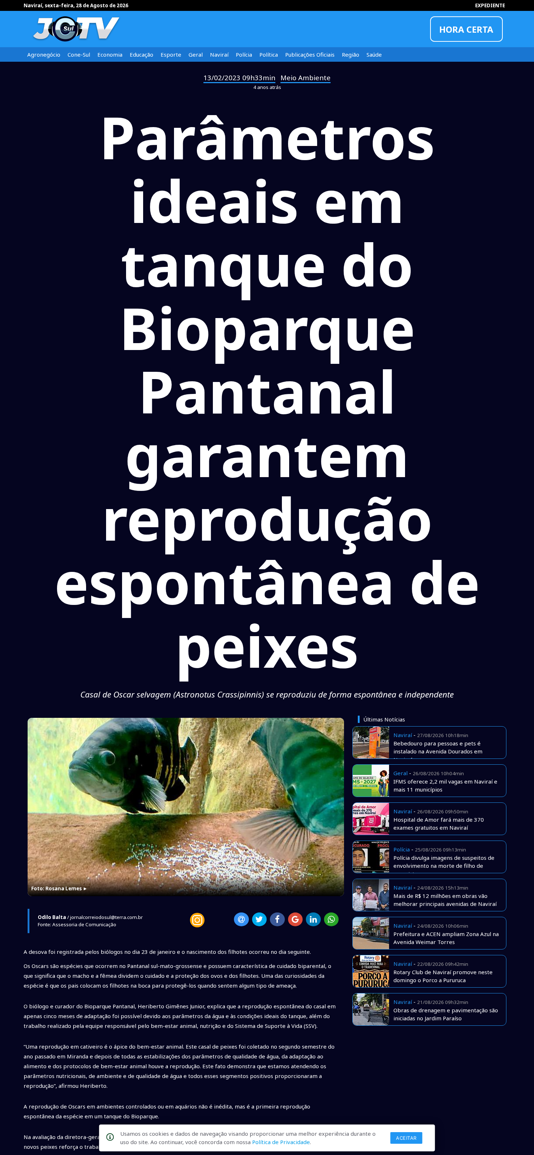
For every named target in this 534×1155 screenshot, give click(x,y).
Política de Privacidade (281, 1142)
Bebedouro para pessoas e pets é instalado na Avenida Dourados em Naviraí (437, 751)
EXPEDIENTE (490, 5)
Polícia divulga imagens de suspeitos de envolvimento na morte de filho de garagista (443, 866)
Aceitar (406, 1138)
